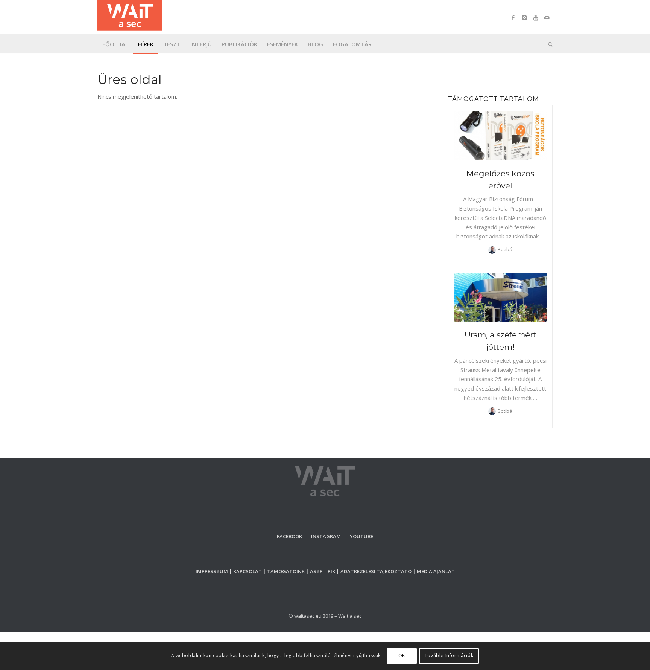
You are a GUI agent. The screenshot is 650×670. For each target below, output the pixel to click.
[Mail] (547, 17)
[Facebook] (513, 17)
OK (401, 655)
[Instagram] (524, 17)
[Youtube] (535, 17)
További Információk (449, 655)
